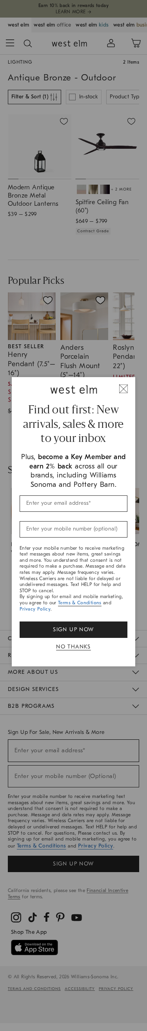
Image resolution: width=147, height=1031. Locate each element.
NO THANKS (73, 646)
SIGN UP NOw (73, 629)
